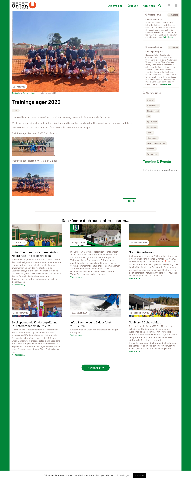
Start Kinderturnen (141, 252)
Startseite (16, 93)
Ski (148, 116)
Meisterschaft (153, 111)
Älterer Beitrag (154, 15)
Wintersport (152, 154)
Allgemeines (115, 5)
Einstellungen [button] (123, 475)
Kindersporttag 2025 (154, 51)
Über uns (133, 5)
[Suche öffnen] (160, 5)
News (25, 93)
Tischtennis (152, 138)
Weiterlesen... (168, 37)
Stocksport (152, 127)
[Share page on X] (134, 201)
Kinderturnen (153, 105)
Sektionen (149, 5)
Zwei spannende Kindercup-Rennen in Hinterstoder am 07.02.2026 (35, 324)
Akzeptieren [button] (139, 475)
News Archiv (95, 367)
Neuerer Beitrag (155, 47)
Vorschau (151, 148)
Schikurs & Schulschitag (145, 322)
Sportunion (152, 121)
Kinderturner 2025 (153, 19)
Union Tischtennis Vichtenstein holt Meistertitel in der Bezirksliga (35, 253)
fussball (150, 100)
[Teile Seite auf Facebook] (129, 201)
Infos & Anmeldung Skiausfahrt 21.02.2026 (90, 324)
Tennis (33, 93)
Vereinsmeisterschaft (156, 143)
